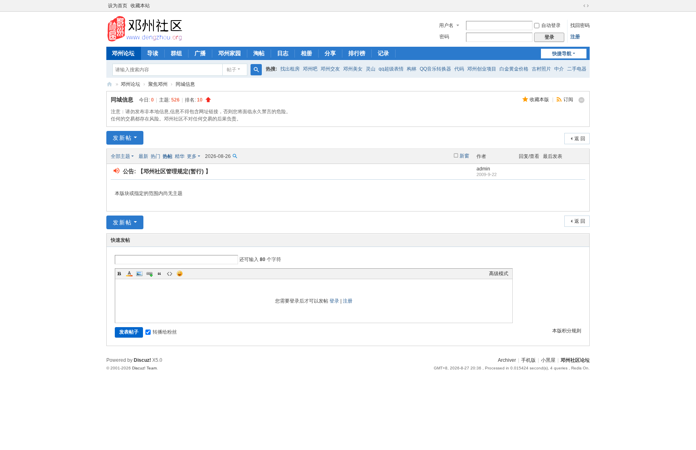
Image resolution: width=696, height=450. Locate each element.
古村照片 (541, 69)
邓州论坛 (123, 53)
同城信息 (185, 84)
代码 (459, 69)
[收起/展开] (581, 100)
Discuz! (142, 360)
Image (139, 274)
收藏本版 (540, 99)
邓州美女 (352, 69)
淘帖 (259, 53)
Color (129, 274)
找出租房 (290, 69)
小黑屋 (548, 360)
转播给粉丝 (165, 332)
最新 (143, 156)
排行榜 (356, 53)
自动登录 (551, 25)
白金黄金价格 (513, 69)
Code (170, 274)
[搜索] (256, 69)
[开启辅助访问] (578, 5)
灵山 (370, 69)
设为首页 (117, 5)
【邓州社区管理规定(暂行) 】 (174, 171)
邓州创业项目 (481, 69)
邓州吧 (310, 69)
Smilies (180, 274)
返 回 (579, 138)
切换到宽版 (586, 5)
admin (483, 169)
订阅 (568, 99)
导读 (152, 53)
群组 (176, 53)
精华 (179, 156)
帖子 (231, 70)
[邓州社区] (147, 28)
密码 (444, 36)
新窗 (464, 156)
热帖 (167, 156)
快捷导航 (562, 53)
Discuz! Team (144, 368)
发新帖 (122, 138)
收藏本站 (140, 5)
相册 (306, 53)
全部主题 (120, 156)
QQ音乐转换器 (435, 69)
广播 (200, 53)
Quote (159, 274)
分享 (330, 53)
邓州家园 (229, 53)
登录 (334, 301)
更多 (192, 156)
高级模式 (498, 273)
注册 (575, 36)
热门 (155, 156)
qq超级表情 (391, 69)
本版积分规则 (566, 331)
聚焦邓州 (158, 84)
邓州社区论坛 (575, 360)
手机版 (528, 360)
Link (149, 274)
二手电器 (576, 69)
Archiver (507, 360)
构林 (411, 69)
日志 (282, 53)
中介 (559, 69)
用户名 (446, 25)
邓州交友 (330, 69)
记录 (383, 53)
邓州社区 (109, 84)
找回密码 (580, 25)
